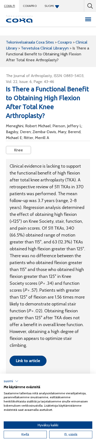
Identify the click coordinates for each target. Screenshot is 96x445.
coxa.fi (9, 6)
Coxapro (30, 6)
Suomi (49, 6)
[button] (11, 381)
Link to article (28, 360)
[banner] (19, 19)
